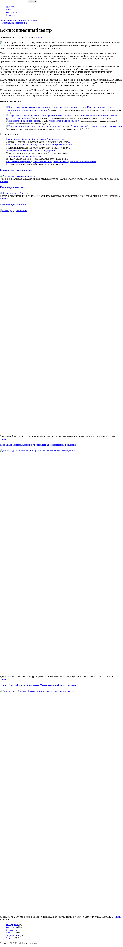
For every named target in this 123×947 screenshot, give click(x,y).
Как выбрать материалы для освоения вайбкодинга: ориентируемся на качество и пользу (51, 161)
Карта (9, 9)
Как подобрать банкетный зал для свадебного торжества (35, 139)
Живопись (11, 12)
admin (39, 37)
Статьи (9, 938)
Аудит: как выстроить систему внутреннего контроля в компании (39, 144)
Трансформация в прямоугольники (18, 20)
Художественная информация (64, 120)
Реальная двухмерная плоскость (17, 170)
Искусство (11, 930)
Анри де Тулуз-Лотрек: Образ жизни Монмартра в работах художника (38, 685)
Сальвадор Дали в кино (13, 204)
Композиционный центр (13, 187)
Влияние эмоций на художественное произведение (97, 126)
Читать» (4, 181)
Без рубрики (12, 924)
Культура (10, 15)
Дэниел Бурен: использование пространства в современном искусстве (38, 444)
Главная (10, 7)
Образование (12, 935)
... (69, 142)
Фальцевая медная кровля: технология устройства (31, 150)
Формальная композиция (14, 23)
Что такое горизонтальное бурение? (24, 156)
